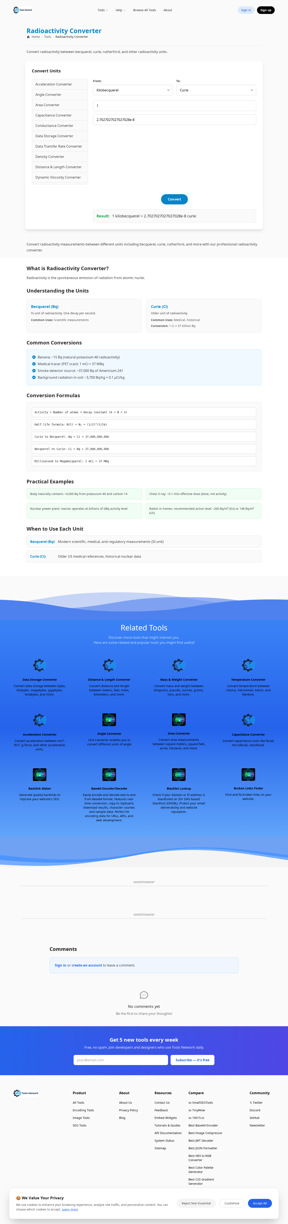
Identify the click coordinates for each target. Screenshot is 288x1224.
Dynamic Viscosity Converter (58, 177)
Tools (47, 37)
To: (178, 81)
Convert (174, 199)
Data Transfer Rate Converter (58, 146)
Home (35, 37)
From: (97, 81)
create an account (87, 965)
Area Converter (47, 105)
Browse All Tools (144, 10)
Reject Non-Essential (196, 1203)
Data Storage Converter (54, 136)
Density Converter (49, 156)
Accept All (260, 1203)
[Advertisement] (174, 159)
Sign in (60, 965)
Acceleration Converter (53, 84)
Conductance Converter (54, 125)
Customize (232, 1203)
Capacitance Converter (53, 115)
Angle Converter (48, 94)
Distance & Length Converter (58, 167)
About (168, 10)
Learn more (70, 1209)
